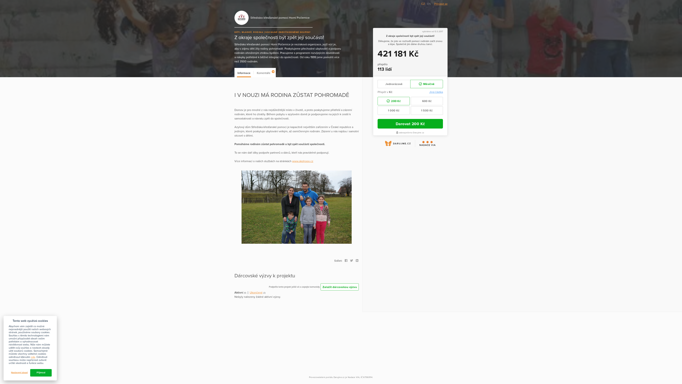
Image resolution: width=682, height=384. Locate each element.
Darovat (410, 123)
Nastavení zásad (19, 372)
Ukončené (256, 292)
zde (33, 357)
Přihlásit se (441, 4)
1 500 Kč (427, 110)
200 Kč (395, 101)
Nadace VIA (353, 377)
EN (429, 4)
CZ (423, 4)
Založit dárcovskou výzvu (340, 287)
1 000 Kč (393, 110)
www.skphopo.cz (302, 161)
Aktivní (238, 292)
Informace (243, 73)
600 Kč (427, 101)
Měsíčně (428, 84)
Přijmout (41, 372)
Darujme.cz (339, 377)
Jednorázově (393, 84)
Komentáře (265, 72)
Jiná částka (436, 92)
